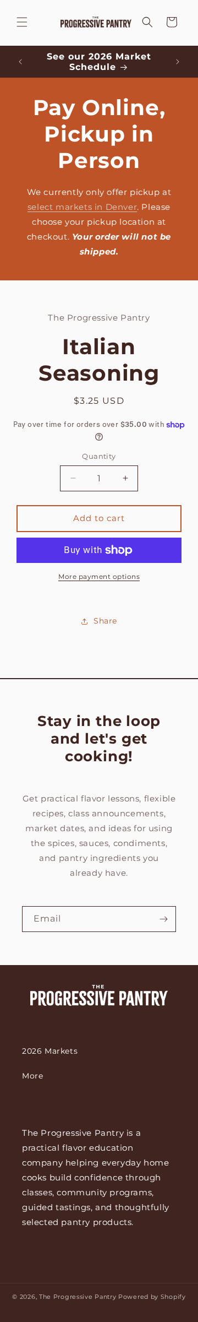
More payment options (99, 576)
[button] (22, 22)
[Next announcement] (178, 62)
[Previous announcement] (20, 62)
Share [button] (105, 621)
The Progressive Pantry (77, 1297)
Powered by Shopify (152, 1297)
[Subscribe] (163, 919)
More (32, 1076)
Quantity (99, 456)
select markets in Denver (82, 207)
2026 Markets (50, 1051)
